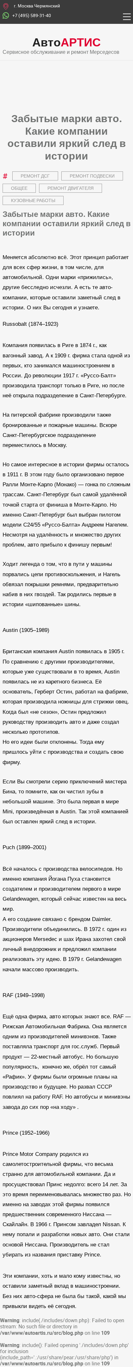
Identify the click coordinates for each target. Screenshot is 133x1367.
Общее (19, 188)
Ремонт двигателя (70, 188)
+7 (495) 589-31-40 (31, 15)
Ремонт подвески (92, 176)
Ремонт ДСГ (35, 176)
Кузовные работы (33, 200)
